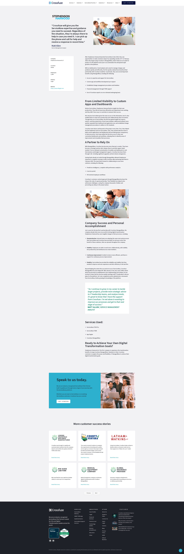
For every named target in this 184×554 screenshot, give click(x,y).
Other (90, 535)
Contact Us (105, 519)
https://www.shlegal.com (57, 88)
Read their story (56, 457)
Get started (129, 3)
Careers (104, 526)
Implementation (78, 519)
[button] (72, 3)
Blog (103, 528)
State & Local (92, 521)
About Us (104, 512)
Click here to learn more (116, 550)
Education (92, 532)
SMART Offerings (78, 516)
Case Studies (92, 512)
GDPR (103, 535)
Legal (90, 514)
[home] (56, 3)
